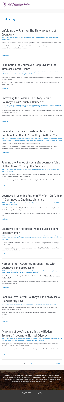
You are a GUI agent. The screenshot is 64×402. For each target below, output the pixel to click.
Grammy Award (37, 338)
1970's (3, 105)
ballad (15, 304)
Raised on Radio (12, 140)
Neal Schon (38, 72)
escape (38, 271)
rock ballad (15, 272)
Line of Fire (31, 169)
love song (9, 238)
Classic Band (15, 236)
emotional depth (24, 236)
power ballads (38, 238)
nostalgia (47, 169)
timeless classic (6, 39)
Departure (19, 169)
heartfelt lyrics (45, 236)
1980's (3, 138)
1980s (11, 203)
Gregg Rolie (23, 72)
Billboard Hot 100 (14, 72)
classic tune (34, 105)
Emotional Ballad (29, 138)
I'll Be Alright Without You (41, 138)
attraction (16, 203)
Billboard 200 (20, 138)
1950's (3, 37)
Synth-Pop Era (58, 140)
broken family (13, 271)
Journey (21, 37)
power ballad (41, 37)
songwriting (29, 272)
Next (58, 363)
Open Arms (35, 37)
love (42, 203)
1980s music (13, 138)
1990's (3, 304)
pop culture (29, 304)
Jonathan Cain (53, 138)
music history (27, 37)
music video (50, 203)
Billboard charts (14, 37)
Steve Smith (28, 74)
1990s (11, 338)
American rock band (15, 105)
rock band (53, 169)
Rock (7, 37)
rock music (49, 37)
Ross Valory (15, 74)
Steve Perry (55, 37)
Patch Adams (30, 238)
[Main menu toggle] (60, 4)
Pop (7, 236)
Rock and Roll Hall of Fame (20, 107)
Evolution (51, 105)
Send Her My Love (44, 304)
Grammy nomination (35, 236)
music (36, 169)
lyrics (45, 203)
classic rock (13, 169)
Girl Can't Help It (31, 203)
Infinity (28, 72)
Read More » (5, 55)
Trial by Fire (52, 238)
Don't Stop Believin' (43, 105)
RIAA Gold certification (48, 72)
